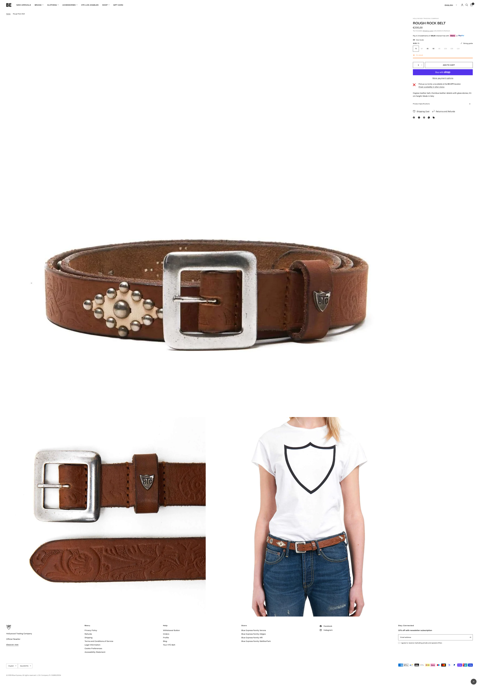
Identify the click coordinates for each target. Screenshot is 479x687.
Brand (38, 5)
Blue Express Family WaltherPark (256, 641)
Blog (165, 641)
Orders (166, 634)
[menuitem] (23, 5)
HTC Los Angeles (90, 5)
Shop (105, 5)
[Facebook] (414, 117)
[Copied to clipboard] (434, 117)
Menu (87, 625)
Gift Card (118, 5)
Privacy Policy (91, 630)
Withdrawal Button (171, 630)
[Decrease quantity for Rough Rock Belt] (415, 65)
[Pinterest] (424, 117)
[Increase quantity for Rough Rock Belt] (422, 65)
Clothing (52, 5)
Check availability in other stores (431, 87)
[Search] (466, 5)
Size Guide (420, 40)
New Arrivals (23, 5)
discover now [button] (12, 644)
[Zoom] (400, 22)
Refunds (88, 634)
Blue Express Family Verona (253, 630)
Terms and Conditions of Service (99, 641)
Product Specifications (421, 104)
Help (165, 625)
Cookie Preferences (93, 648)
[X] (419, 117)
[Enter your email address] (470, 637)
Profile (166, 637)
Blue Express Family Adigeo (253, 634)
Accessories (69, 5)
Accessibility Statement (95, 652)
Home (8, 14)
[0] (471, 5)
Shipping (88, 637)
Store (244, 625)
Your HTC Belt (169, 645)
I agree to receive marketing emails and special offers (421, 643)
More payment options (442, 78)
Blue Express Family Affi (252, 637)
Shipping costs (428, 31)
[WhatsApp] (429, 117)
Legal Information (92, 645)
